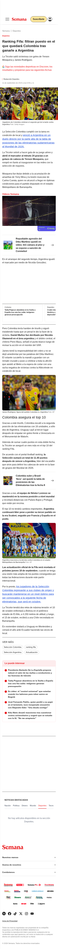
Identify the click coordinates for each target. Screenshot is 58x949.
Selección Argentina (12, 652)
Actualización (32, 652)
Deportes (17, 31)
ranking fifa (31, 647)
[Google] (4, 913)
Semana (6, 31)
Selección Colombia (12, 647)
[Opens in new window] (9, 913)
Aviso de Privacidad (12, 921)
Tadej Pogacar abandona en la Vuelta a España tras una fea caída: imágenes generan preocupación (20, 312)
